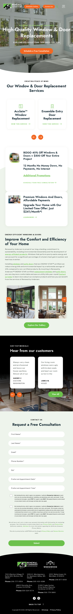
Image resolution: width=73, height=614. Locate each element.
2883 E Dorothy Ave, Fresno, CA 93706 (24, 586)
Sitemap (45, 610)
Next (40, 137)
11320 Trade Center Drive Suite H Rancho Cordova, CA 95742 (46, 587)
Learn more (28, 217)
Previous (33, 137)
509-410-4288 (39, 581)
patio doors (28, 264)
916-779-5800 (50, 592)
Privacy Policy (55, 610)
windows (16, 264)
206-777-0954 (17, 581)
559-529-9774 (28, 591)
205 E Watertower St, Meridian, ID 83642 (57, 575)
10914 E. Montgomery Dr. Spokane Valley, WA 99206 (36, 576)
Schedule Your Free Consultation (38, 182)
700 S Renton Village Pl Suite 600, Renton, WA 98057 (14, 576)
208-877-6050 (61, 580)
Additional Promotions (36, 175)
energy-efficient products (16, 254)
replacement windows (43, 272)
